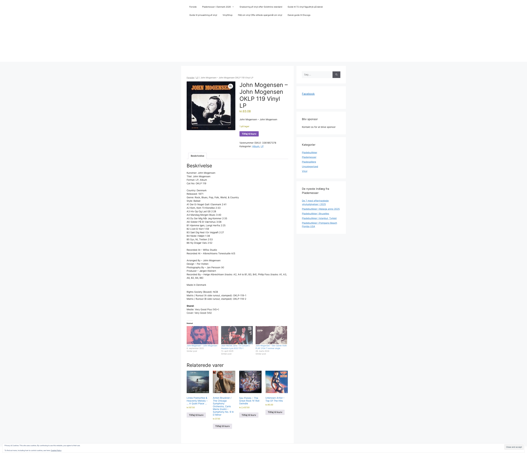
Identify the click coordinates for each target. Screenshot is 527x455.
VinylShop (227, 15)
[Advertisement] (263, 42)
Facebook (308, 93)
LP (197, 77)
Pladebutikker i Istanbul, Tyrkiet (319, 218)
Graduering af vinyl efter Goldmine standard (261, 6)
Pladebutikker (309, 152)
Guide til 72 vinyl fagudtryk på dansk (305, 6)
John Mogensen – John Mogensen (202, 345)
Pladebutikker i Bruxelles (315, 213)
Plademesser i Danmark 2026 (216, 6)
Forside (193, 6)
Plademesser (309, 157)
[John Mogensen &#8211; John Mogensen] (202, 335)
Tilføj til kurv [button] (196, 415)
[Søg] (336, 74)
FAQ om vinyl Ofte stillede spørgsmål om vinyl (260, 15)
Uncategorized (310, 166)
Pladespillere (309, 161)
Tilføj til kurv (249, 133)
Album (255, 146)
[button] (230, 86)
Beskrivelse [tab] (197, 155)
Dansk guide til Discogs (299, 15)
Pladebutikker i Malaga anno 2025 (321, 209)
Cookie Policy (56, 450)
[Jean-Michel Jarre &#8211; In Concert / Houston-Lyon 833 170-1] (237, 335)
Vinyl (304, 171)
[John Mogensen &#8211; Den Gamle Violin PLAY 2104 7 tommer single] (271, 335)
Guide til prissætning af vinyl (203, 15)
